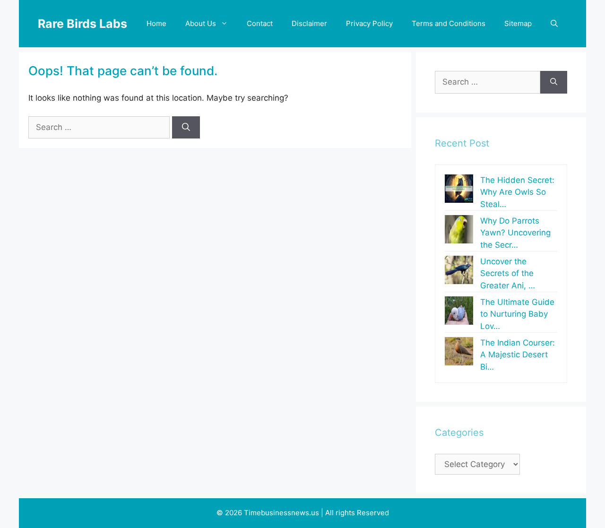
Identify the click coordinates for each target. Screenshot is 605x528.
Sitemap (518, 23)
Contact (260, 23)
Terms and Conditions (448, 23)
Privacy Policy (369, 23)
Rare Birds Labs (82, 24)
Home (156, 23)
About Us (200, 23)
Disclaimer (309, 23)
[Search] (186, 127)
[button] (554, 23)
